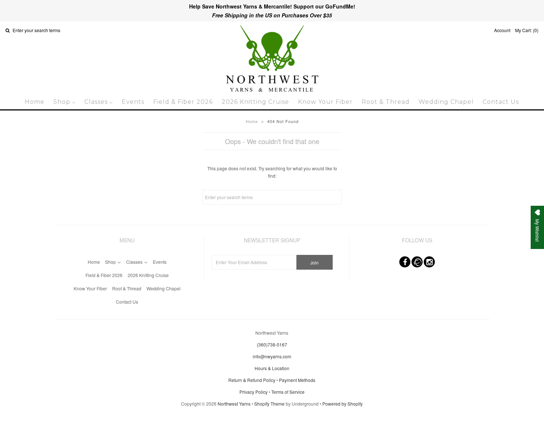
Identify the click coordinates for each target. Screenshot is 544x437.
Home (252, 121)
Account (502, 30)
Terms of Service (288, 392)
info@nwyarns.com (272, 356)
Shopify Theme (269, 403)
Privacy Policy (253, 392)
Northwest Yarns (234, 403)
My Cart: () (526, 30)
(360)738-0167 (272, 344)
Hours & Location (272, 368)
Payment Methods (297, 380)
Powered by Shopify (342, 403)
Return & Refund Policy (251, 380)
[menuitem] (34, 101)
